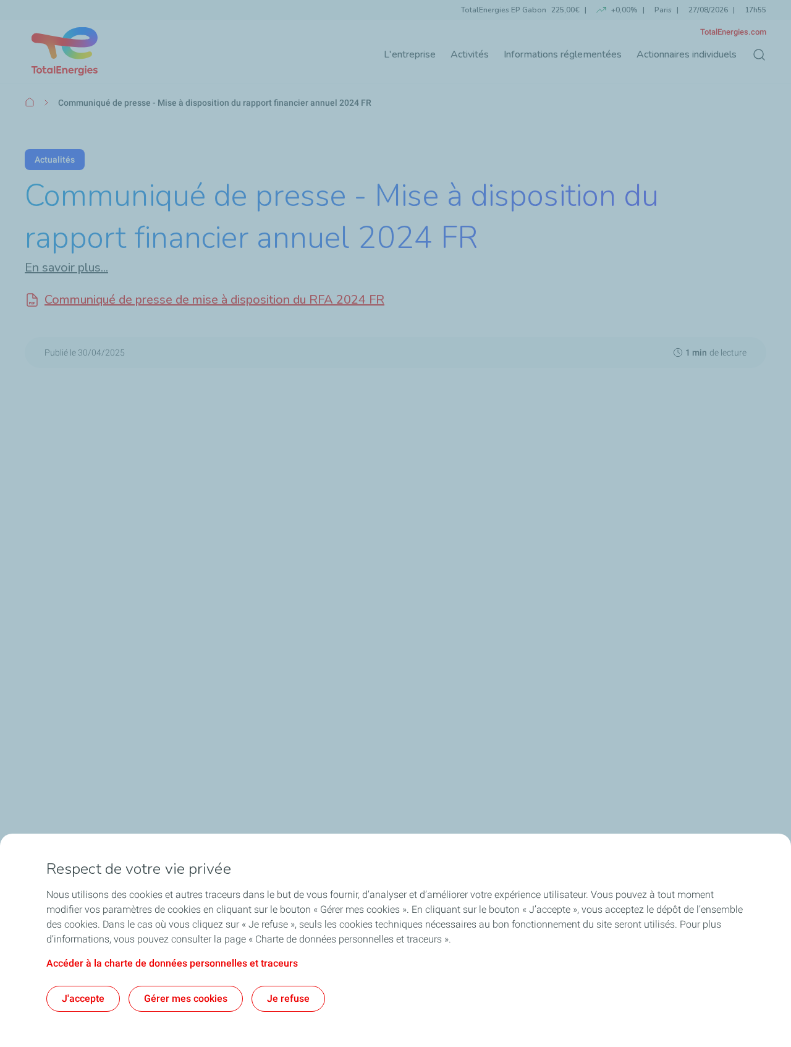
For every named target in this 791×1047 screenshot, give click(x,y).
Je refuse (288, 998)
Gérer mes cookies (185, 998)
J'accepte (83, 998)
